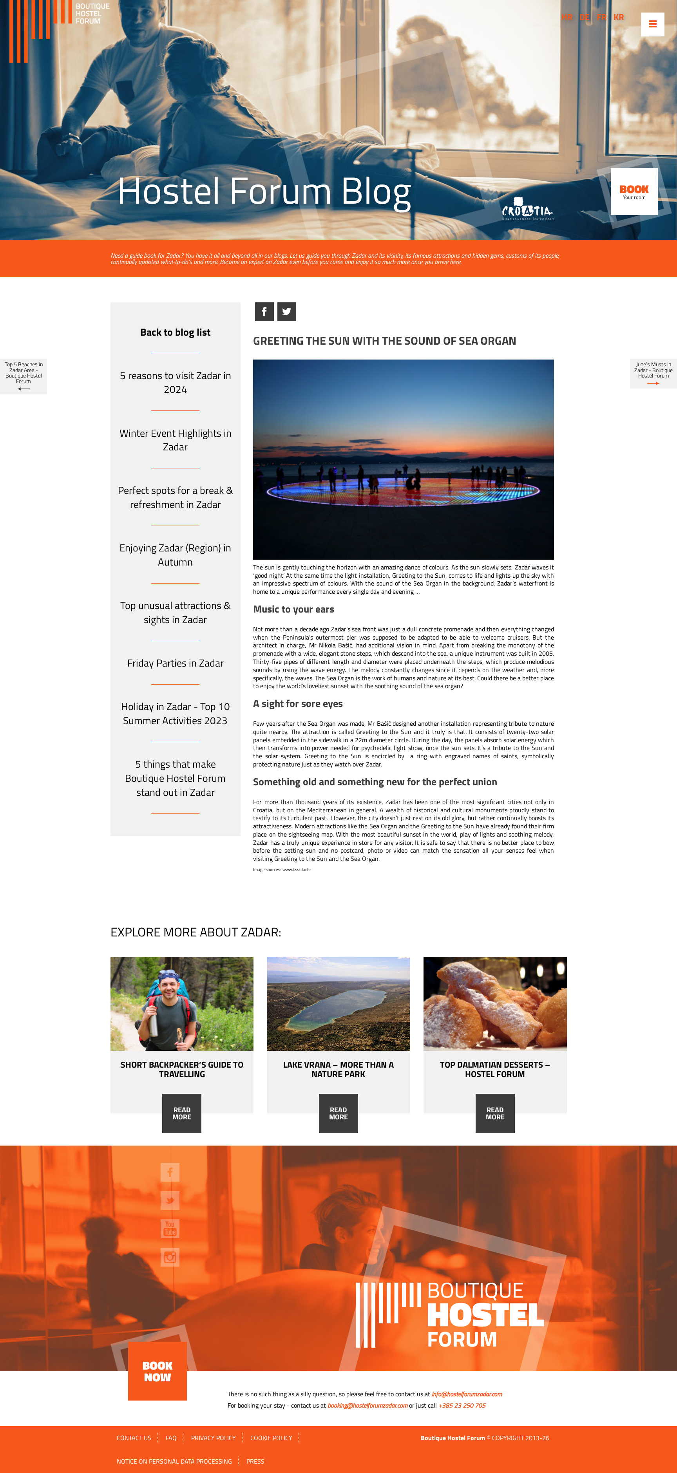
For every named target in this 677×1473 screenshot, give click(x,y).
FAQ (171, 1437)
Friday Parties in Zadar (175, 663)
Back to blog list (175, 332)
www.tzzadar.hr (296, 869)
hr (567, 16)
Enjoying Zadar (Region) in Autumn (175, 554)
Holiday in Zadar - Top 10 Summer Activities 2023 (175, 713)
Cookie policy (271, 1437)
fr (602, 16)
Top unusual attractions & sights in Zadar (175, 612)
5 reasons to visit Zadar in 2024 (175, 382)
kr (619, 16)
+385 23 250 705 (461, 1405)
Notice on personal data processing (174, 1461)
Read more (181, 1113)
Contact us (134, 1437)
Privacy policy (213, 1437)
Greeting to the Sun (383, 731)
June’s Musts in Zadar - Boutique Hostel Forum (653, 370)
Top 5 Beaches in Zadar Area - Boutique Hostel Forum (24, 372)
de (584, 16)
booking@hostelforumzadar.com (367, 1405)
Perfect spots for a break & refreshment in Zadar (175, 497)
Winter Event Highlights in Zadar (175, 440)
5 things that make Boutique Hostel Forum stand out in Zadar (175, 778)
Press (255, 1461)
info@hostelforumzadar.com (467, 1394)
